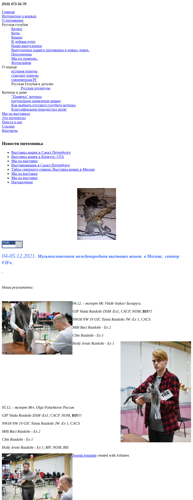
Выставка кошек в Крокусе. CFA (37, 157)
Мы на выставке (24, 161)
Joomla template (84, 455)
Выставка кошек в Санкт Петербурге (41, 152)
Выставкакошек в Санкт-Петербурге (40, 165)
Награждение (22, 182)
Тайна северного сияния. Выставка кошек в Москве (53, 169)
